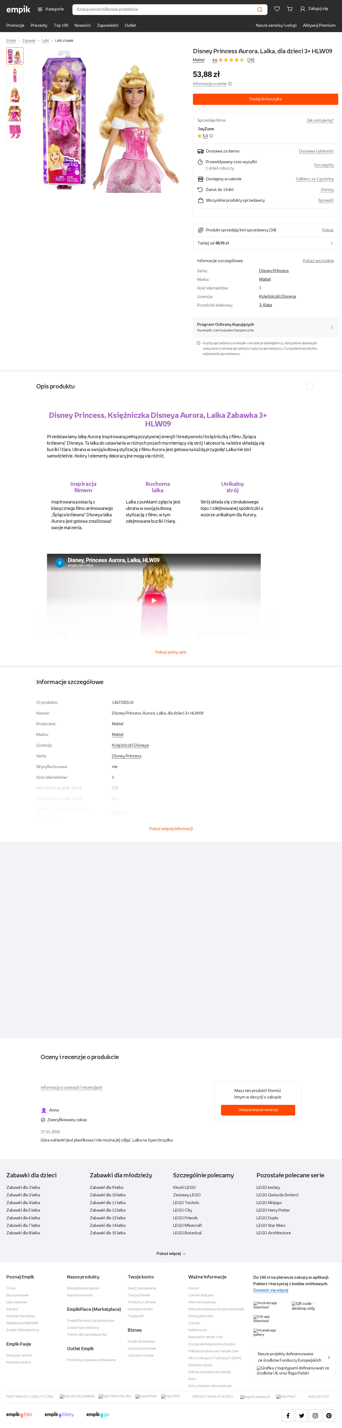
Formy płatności (200, 1316)
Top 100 (61, 26)
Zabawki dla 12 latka (108, 1210)
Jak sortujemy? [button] (320, 121)
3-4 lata (265, 305)
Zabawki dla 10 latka (108, 1195)
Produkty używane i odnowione (91, 1360)
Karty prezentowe (142, 1348)
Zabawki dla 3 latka (23, 1195)
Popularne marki (79, 1295)
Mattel (198, 60)
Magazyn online (19, 1355)
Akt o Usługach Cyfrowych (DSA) (214, 1358)
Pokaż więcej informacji (171, 829)
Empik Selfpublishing (22, 1330)
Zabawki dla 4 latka (23, 1203)
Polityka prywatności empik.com (213, 1351)
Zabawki (29, 41)
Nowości (83, 26)
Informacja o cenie (210, 84)
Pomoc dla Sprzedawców (87, 1335)
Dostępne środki (140, 1309)
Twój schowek (139, 1295)
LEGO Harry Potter (273, 1210)
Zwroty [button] (327, 190)
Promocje (15, 26)
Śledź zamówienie (142, 1288)
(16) (250, 60)
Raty (192, 1379)
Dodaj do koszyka (266, 99)
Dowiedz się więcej (270, 1290)
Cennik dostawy (201, 1295)
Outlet (130, 26)
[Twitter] (302, 1416)
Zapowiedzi (107, 26)
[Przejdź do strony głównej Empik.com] (18, 9)
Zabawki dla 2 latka (23, 1188)
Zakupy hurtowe (141, 1355)
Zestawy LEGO (187, 1195)
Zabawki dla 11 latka (108, 1203)
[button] (109, 120)
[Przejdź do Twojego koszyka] (291, 9)
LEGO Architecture (273, 1233)
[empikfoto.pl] (19, 1415)
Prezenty (39, 26)
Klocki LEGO (184, 1188)
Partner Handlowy (20, 1316)
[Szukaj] (260, 9)
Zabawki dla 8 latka (23, 1233)
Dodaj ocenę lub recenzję (258, 1110)
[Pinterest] (329, 1416)
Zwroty (194, 1323)
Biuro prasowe (17, 1295)
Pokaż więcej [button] (169, 1254)
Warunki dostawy (202, 1302)
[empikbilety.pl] (59, 1415)
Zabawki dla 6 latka (23, 1218)
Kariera (12, 1309)
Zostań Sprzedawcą (83, 1328)
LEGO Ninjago (269, 1203)
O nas (10, 1288)
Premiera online (18, 1362)
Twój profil (136, 1316)
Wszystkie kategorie (83, 1288)
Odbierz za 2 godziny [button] (315, 179)
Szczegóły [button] (324, 165)
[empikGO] (98, 1415)
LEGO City (182, 1210)
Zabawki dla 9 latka (106, 1188)
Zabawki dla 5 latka (23, 1210)
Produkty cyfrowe (142, 1302)
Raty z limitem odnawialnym (210, 1386)
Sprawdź (326, 200)
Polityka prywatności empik (209, 1372)
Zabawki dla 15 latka (108, 1233)
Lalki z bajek (64, 41)
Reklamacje (197, 1330)
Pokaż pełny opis (171, 652)
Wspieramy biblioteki (22, 1323)
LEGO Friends (185, 1218)
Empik (11, 41)
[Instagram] (315, 1416)
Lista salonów (16, 1302)
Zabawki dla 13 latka (108, 1218)
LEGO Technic (186, 1203)
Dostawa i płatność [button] (316, 151)
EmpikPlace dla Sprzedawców (90, 1321)
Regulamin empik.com (205, 1337)
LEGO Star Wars (271, 1226)
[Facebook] (288, 1416)
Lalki (45, 41)
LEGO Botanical (187, 1233)
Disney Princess (274, 271)
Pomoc (193, 1288)
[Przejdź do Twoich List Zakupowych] (277, 9)
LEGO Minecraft (187, 1226)
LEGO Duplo (267, 1218)
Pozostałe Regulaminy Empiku (212, 1344)
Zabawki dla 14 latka (108, 1226)
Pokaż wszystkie (318, 261)
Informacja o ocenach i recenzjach (71, 1088)
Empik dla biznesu (142, 1341)
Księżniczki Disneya (277, 297)
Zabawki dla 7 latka (23, 1226)
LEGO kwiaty (268, 1188)
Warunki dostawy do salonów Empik (216, 1309)
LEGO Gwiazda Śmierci (277, 1195)
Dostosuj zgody (200, 1365)
